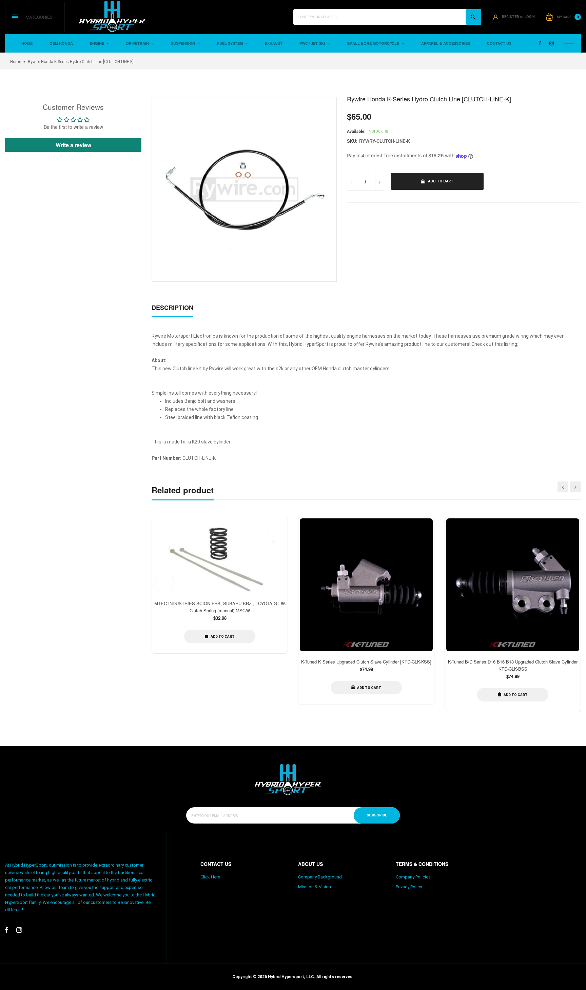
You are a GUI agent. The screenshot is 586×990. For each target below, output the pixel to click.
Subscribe (377, 815)
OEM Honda (61, 43)
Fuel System (230, 43)
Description (172, 307)
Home (27, 43)
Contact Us (499, 43)
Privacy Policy (409, 886)
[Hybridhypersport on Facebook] (540, 43)
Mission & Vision (314, 886)
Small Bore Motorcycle (373, 43)
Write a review (73, 145)
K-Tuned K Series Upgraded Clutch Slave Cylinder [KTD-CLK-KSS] (366, 661)
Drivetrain (138, 43)
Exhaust (273, 43)
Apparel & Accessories (445, 43)
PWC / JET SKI (312, 43)
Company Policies (413, 876)
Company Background (320, 876)
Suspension (183, 43)
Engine (97, 43)
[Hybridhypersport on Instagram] (551, 43)
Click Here (210, 876)
